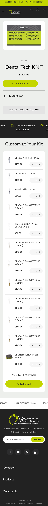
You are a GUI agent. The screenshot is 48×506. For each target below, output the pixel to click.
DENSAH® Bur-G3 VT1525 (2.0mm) (27, 207)
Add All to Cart (24, 384)
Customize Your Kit (20, 83)
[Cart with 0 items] (44, 9)
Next (44, 3)
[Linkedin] (35, 452)
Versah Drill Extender (25, 189)
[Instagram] (26, 452)
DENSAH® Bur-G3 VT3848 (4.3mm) (27, 337)
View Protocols (22, 130)
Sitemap (38, 503)
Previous (4, 3)
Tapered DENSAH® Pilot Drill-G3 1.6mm (27, 225)
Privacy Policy (11, 503)
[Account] (37, 9)
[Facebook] (10, 451)
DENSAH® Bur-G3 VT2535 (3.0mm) (27, 244)
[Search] (31, 9)
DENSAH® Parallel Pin (25, 173)
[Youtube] (18, 452)
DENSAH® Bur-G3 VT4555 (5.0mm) (27, 281)
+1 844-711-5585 (32, 109)
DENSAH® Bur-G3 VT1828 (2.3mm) (27, 300)
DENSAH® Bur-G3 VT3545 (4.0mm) (27, 263)
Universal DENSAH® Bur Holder (26, 356)
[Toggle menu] (3, 12)
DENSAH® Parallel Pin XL (27, 157)
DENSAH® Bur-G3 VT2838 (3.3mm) (27, 319)
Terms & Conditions (26, 503)
